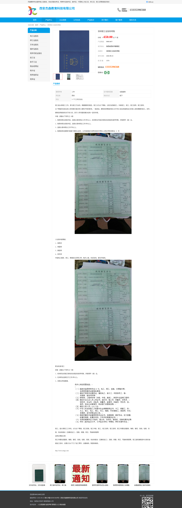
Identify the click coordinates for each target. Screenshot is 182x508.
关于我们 (104, 20)
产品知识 (90, 20)
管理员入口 (55, 504)
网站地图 (63, 504)
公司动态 (76, 20)
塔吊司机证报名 (36, 53)
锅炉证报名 (34, 49)
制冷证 (32, 70)
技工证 (32, 58)
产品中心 (48, 20)
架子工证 (33, 62)
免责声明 (48, 504)
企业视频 (62, 20)
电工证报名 (34, 36)
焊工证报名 (34, 40)
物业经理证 (34, 66)
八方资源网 (41, 504)
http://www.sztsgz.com (62, 450)
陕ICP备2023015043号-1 (52, 498)
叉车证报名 (34, 45)
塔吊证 (32, 79)
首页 (34, 20)
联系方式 (132, 20)
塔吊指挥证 (34, 75)
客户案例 (118, 20)
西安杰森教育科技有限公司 (69, 498)
